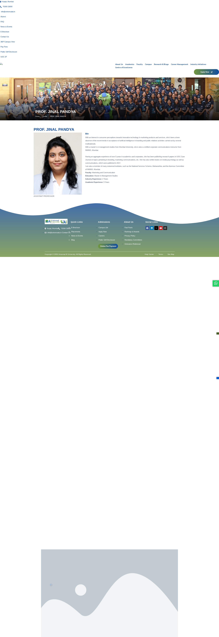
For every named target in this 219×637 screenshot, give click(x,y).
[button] (206, 72)
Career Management (179, 64)
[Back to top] (214, 628)
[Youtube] (161, 228)
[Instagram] (165, 228)
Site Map (171, 254)
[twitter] (156, 228)
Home (37, 116)
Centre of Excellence (123, 67)
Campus (148, 64)
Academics (129, 64)
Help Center (149, 254)
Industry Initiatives (198, 64)
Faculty (140, 64)
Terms (160, 254)
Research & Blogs (161, 64)
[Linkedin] (152, 228)
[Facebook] (147, 228)
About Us (119, 64)
